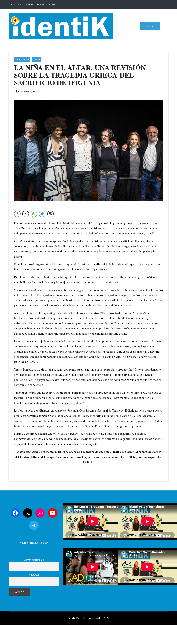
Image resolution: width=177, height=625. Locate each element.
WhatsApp (34, 574)
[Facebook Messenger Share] (42, 214)
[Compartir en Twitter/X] (25, 214)
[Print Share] (50, 214)
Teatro (37, 59)
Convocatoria (22, 59)
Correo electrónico (34, 559)
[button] (150, 26)
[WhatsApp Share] (34, 214)
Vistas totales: (29, 542)
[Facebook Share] (17, 214)
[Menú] (166, 26)
